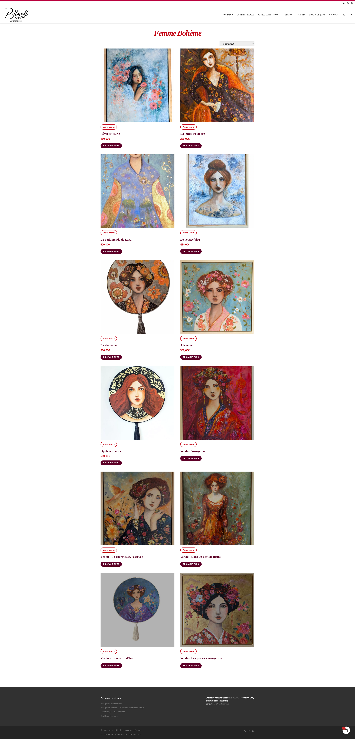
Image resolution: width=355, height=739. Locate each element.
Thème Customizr (134, 734)
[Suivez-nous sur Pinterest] (352, 3)
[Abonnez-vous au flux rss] (344, 3)
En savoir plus (111, 146)
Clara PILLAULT (233, 698)
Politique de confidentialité (111, 704)
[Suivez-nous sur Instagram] (348, 3)
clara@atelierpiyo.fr (221, 704)
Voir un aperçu (109, 127)
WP (112, 734)
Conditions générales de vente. (113, 712)
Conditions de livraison (109, 716)
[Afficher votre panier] (351, 15)
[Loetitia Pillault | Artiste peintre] (16, 14)
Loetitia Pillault (114, 730)
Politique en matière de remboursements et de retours (122, 708)
